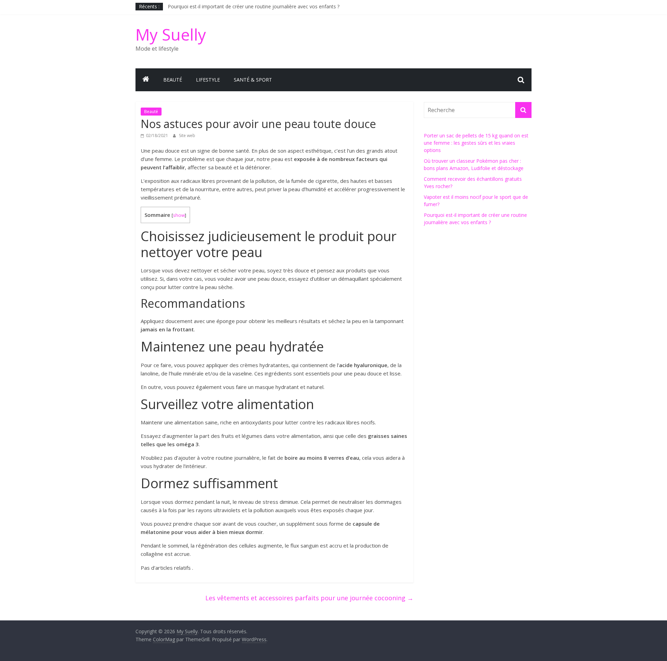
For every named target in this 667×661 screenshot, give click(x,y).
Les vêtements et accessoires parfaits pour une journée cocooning (309, 598)
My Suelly (170, 34)
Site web (187, 135)
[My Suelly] (145, 79)
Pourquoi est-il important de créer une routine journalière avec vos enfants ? (253, 6)
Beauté (172, 79)
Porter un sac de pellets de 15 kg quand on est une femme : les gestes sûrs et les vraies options (476, 142)
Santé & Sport (253, 79)
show (179, 215)
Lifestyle (208, 79)
